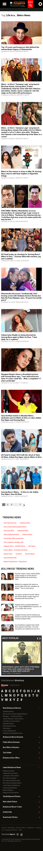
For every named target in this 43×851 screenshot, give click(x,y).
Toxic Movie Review (10, 523)
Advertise (11, 828)
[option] (21, 658)
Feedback (30, 828)
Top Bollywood (11, 796)
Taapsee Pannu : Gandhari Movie (14, 546)
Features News (27, 534)
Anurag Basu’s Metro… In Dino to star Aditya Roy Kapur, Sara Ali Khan (19, 493)
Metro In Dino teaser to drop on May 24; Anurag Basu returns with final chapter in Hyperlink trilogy (21, 173)
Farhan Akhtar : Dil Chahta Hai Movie (15, 550)
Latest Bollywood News (11, 534)
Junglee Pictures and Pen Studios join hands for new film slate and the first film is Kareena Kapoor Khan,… (28, 616)
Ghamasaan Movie (9, 726)
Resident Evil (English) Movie (13, 733)
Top (7, 753)
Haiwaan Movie (8, 723)
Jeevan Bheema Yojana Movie (13, 719)
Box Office (11, 747)
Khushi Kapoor (30, 554)
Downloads (10, 817)
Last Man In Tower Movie (11, 721)
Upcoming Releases (10, 788)
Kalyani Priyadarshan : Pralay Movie (15, 561)
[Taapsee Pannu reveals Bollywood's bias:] (7, 610)
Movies (4, 685)
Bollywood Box (11, 758)
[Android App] (17, 834)
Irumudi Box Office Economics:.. (14, 538)
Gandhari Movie (25, 523)
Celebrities (14, 685)
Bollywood (12, 807)
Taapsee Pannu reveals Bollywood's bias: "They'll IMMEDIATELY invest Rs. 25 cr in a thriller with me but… (28, 606)
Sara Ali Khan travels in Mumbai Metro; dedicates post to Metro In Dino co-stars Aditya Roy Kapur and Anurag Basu (21, 418)
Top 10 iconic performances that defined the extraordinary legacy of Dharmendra (20, 48)
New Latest (10, 802)
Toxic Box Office (9, 531)
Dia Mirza (19, 554)
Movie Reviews (8, 790)
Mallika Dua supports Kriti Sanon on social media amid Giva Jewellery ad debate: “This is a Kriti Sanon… (27, 586)
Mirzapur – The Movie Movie (12, 716)
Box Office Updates (9, 778)
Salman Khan (8, 554)
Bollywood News (22, 531)
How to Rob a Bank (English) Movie (15, 527)
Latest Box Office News (11, 776)
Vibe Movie (7, 728)
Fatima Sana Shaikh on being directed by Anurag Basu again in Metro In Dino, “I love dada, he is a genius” (19, 337)
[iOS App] (21, 834)
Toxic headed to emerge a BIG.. (14, 542)
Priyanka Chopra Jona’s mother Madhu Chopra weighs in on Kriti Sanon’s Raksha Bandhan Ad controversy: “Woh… (27, 576)
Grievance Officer (11, 830)
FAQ (20, 830)
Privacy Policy (20, 828)
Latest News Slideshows (11, 785)
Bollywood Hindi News (11, 793)
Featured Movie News (10, 773)
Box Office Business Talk (11, 780)
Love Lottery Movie (9, 731)
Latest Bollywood (12, 767)
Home (4, 828)
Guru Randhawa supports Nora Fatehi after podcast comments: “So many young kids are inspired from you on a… (28, 627)
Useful (7, 812)
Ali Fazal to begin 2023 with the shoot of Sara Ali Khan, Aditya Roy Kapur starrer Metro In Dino (21, 456)
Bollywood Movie (13, 737)
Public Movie (11, 742)
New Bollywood (12, 708)
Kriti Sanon (31, 546)
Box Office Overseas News (12, 783)
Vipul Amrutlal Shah (10, 558)
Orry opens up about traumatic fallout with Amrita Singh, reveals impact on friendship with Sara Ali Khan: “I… (27, 596)
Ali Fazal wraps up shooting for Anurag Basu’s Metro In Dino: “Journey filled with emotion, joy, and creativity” (21, 256)
